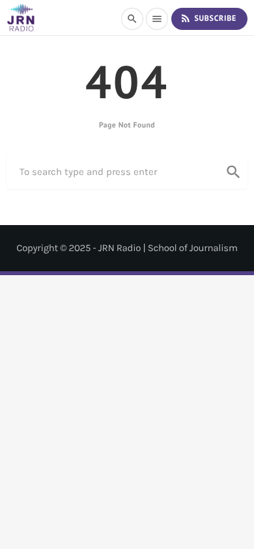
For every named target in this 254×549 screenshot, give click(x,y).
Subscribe (208, 18)
